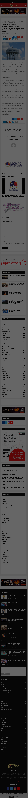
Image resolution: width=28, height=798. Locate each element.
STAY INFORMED (7, 393)
